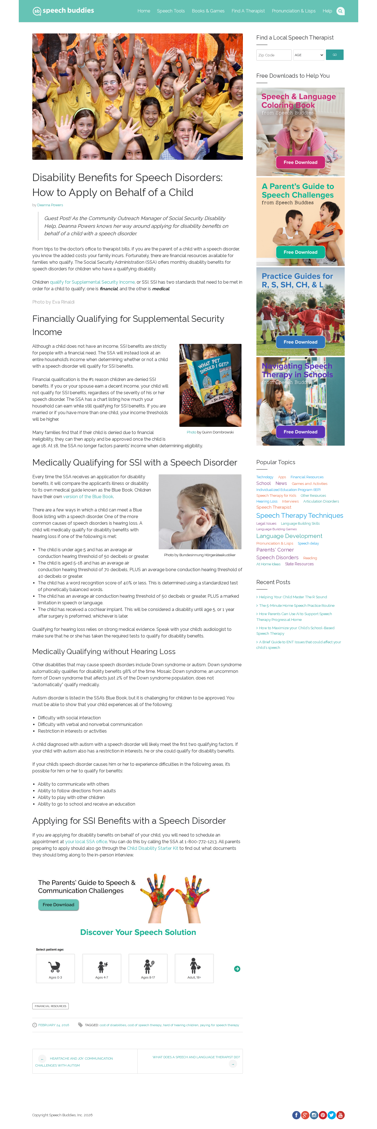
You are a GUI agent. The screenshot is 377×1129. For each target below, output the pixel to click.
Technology (265, 477)
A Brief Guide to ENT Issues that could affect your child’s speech (298, 645)
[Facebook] (296, 1115)
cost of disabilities (113, 1025)
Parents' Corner (275, 550)
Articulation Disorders (321, 501)
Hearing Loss (266, 501)
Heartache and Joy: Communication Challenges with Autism (74, 1062)
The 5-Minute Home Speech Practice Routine (296, 605)
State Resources (299, 564)
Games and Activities (309, 483)
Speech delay (308, 543)
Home (143, 11)
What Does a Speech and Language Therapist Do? (196, 1060)
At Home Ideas (268, 564)
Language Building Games (276, 529)
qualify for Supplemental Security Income (92, 282)
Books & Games (208, 11)
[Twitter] (331, 1115)
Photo (191, 432)
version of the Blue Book (88, 496)
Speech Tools (171, 11)
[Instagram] (313, 1115)
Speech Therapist (273, 507)
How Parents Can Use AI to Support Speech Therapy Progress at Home (294, 616)
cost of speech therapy (144, 1025)
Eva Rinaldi (63, 302)
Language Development (289, 536)
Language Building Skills (300, 524)
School (263, 483)
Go (335, 55)
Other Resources (313, 496)
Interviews (290, 501)
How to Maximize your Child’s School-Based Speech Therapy (295, 631)
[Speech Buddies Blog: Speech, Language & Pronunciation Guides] (63, 10)
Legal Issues (266, 523)
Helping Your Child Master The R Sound (293, 597)
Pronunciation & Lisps (294, 11)
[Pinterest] (322, 1115)
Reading (310, 558)
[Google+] (305, 1115)
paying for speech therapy (219, 1025)
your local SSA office (86, 841)
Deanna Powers (50, 205)
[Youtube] (340, 1115)
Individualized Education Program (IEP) (288, 490)
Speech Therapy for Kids (276, 495)
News (281, 483)
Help (327, 11)
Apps (282, 477)
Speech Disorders (277, 557)
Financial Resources (50, 1006)
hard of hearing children (180, 1025)
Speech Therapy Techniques (299, 515)
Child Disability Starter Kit (152, 848)
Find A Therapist (248, 11)
